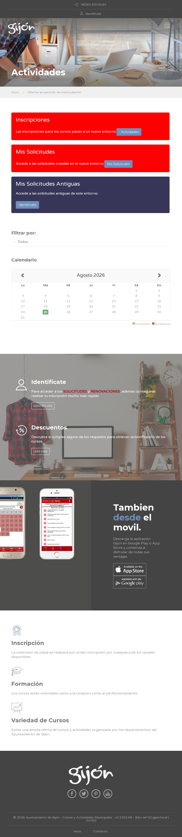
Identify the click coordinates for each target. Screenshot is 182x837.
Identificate (93, 14)
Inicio (15, 92)
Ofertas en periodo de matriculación (54, 92)
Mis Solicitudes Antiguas (48, 184)
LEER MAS (40, 451)
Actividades (129, 132)
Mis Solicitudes (35, 152)
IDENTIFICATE (43, 406)
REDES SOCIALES (93, 4)
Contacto (100, 831)
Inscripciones (33, 119)
